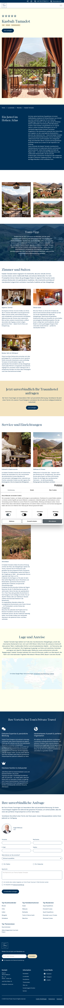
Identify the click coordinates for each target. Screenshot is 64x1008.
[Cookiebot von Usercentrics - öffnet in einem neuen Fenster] (55, 485)
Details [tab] (32, 490)
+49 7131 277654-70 (7, 981)
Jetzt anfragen (8, 30)
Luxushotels (26, 976)
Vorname (4, 839)
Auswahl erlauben (32, 521)
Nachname (36, 839)
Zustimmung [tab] (11, 490)
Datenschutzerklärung (18, 884)
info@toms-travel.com (7, 984)
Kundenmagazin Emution (29, 988)
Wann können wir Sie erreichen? (11, 855)
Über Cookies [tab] (53, 490)
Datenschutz (51, 999)
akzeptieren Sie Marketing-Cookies (44, 673)
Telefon (35, 847)
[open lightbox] (16, 199)
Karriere (25, 991)
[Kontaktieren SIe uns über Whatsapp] (31, 1)
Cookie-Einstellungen (41, 999)
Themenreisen (26, 982)
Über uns (25, 985)
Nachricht (4, 869)
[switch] (24, 514)
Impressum (59, 999)
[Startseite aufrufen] (32, 945)
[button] (61, 5)
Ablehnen (11, 521)
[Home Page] (5, 5)
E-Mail (4, 847)
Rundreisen (25, 973)
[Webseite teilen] (28, 1)
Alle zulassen (52, 521)
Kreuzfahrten (26, 979)
